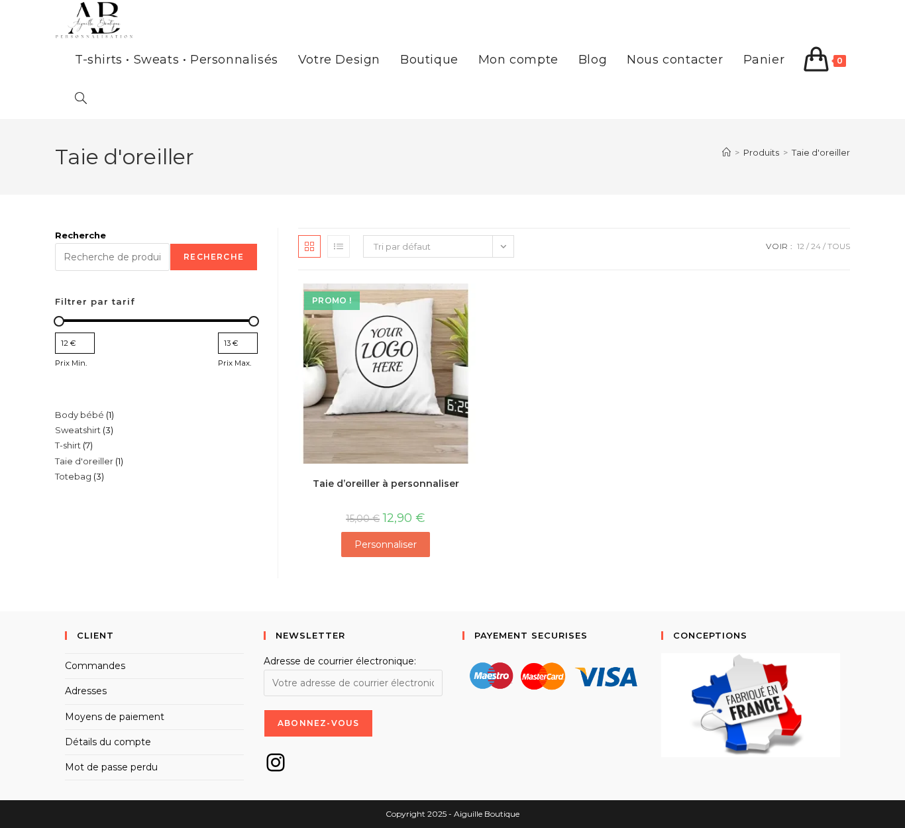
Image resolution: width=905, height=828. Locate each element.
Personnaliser (385, 544)
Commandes (95, 666)
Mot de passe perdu (111, 767)
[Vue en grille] (309, 246)
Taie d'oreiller (821, 152)
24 (816, 246)
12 (800, 246)
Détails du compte (108, 742)
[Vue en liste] (338, 246)
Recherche (80, 235)
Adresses (86, 691)
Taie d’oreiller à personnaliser (386, 484)
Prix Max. (234, 363)
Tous (838, 246)
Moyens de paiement (114, 717)
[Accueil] (726, 152)
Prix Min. (71, 363)
